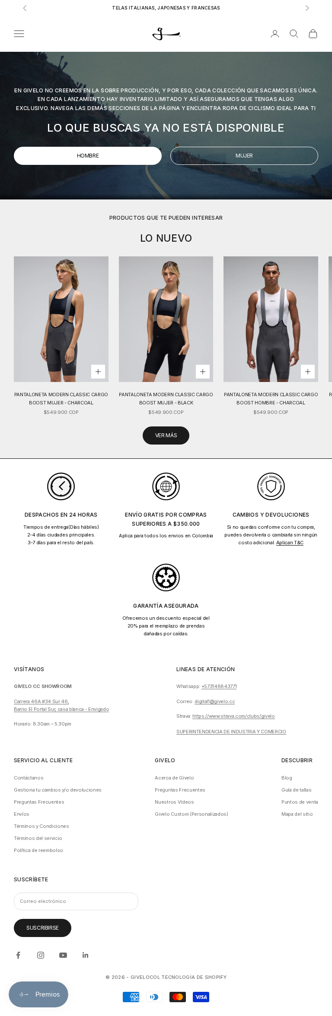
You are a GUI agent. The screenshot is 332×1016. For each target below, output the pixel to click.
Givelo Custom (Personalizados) (191, 814)
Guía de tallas (296, 790)
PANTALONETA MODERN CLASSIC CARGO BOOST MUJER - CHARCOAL (61, 398)
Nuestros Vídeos (174, 802)
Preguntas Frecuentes (39, 802)
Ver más (166, 435)
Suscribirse (42, 927)
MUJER (244, 155)
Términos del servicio (38, 838)
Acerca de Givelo (174, 778)
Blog (286, 778)
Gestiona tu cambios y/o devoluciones (58, 790)
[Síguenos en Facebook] (18, 955)
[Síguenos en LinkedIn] (85, 955)
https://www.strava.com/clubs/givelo (233, 716)
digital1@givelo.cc (215, 701)
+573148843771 (219, 686)
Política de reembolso (38, 850)
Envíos (21, 814)
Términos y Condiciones (41, 826)
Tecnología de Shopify (194, 977)
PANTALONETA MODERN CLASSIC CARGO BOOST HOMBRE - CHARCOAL (271, 398)
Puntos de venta (299, 802)
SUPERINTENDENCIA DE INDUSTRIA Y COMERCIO (231, 732)
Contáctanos (28, 778)
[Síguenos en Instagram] (40, 955)
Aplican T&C (289, 543)
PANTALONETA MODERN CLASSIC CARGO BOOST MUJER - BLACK (166, 398)
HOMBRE (88, 155)
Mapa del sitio (297, 814)
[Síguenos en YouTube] (63, 955)
